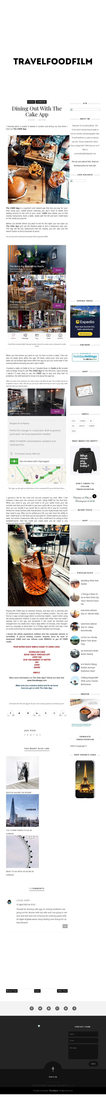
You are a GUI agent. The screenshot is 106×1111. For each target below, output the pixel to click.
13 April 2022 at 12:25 (25, 904)
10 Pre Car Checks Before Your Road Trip (89, 640)
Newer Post (12, 991)
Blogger (71, 1085)
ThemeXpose (54, 1091)
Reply (65, 926)
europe (91, 426)
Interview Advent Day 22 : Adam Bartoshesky (89, 627)
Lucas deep (23, 900)
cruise (82, 426)
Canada (82, 421)
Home (37, 991)
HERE (46, 236)
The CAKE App (13, 208)
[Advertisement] (53, 18)
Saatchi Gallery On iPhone (18, 792)
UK (91, 421)
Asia (73, 421)
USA (73, 426)
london (41, 102)
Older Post (62, 991)
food (31, 102)
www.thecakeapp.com (37, 680)
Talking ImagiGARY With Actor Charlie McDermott (89, 680)
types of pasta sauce (28, 919)
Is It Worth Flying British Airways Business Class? (89, 667)
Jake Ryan (30, 730)
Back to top (53, 1077)
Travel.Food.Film (53, 1082)
